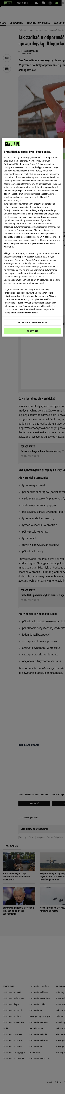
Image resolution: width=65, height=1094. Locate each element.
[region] (32, 237)
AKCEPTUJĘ (32, 331)
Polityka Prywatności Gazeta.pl (19, 243)
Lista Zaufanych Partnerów (24, 312)
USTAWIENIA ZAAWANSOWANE (32, 322)
